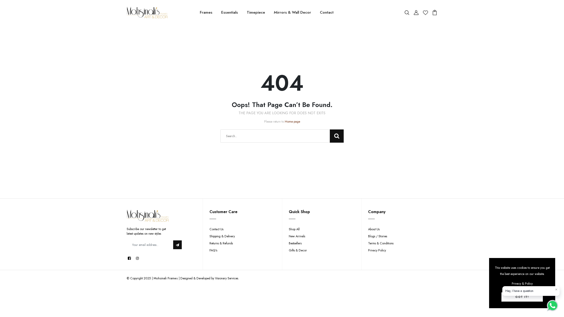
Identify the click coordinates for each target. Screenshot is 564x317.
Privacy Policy (377, 250)
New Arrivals (297, 236)
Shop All (294, 229)
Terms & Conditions (380, 243)
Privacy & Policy (522, 283)
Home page (292, 121)
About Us (374, 229)
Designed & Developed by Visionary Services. (209, 278)
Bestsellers (295, 243)
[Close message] (556, 289)
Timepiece (256, 12)
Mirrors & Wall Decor (292, 12)
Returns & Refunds (221, 243)
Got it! (522, 297)
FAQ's (213, 250)
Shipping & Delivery (222, 236)
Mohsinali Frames (166, 278)
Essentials (229, 12)
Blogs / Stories (377, 236)
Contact (327, 12)
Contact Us (216, 229)
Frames (206, 12)
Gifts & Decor (298, 250)
